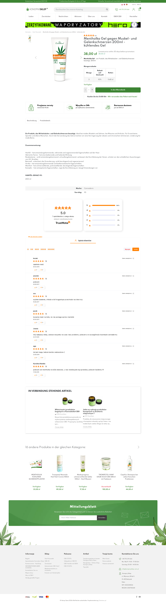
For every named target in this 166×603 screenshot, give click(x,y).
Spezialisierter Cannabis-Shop (34, 561)
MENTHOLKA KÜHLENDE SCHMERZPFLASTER (37, 477)
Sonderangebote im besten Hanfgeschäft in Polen (91, 559)
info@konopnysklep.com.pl (130, 569)
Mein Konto (106, 558)
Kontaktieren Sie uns (31, 570)
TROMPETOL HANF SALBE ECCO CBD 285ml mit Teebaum (106, 477)
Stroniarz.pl (102, 600)
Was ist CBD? (29, 575)
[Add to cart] (45, 493)
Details (34, 493)
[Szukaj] (107, 9)
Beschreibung (32, 120)
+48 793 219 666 (127, 558)
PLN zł (139, 4)
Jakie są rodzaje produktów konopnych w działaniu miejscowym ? (94, 411)
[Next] (138, 447)
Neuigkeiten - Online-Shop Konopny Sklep (91, 563)
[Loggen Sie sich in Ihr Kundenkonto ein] (133, 9)
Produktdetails (45, 120)
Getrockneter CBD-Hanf (52, 566)
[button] (29, 236)
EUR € (134, 4)
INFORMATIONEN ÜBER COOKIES (32, 567)
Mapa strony (29, 573)
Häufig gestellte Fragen (32, 578)
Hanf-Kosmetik (49, 558)
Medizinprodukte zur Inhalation (51, 569)
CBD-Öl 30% (68, 566)
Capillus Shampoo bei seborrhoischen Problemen (129, 477)
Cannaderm (88, 188)
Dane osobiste (107, 561)
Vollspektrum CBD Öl (70, 561)
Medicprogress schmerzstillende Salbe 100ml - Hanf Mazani (83, 477)
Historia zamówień (108, 563)
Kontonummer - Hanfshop (33, 563)
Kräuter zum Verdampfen (52, 573)
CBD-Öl (47, 561)
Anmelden (101, 517)
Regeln (27, 558)
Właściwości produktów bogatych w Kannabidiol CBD (67, 410)
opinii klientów (63, 216)
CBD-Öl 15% (67, 558)
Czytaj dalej (59, 427)
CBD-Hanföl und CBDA (71, 563)
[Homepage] (36, 9)
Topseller (86, 567)
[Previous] (134, 447)
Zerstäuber (48, 563)
